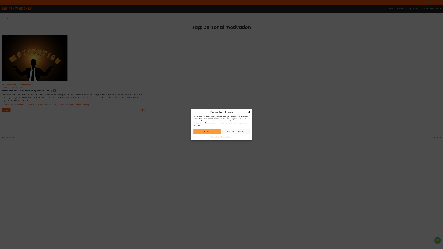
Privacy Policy (226, 137)
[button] (248, 112)
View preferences (236, 132)
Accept (207, 132)
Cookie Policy (215, 137)
